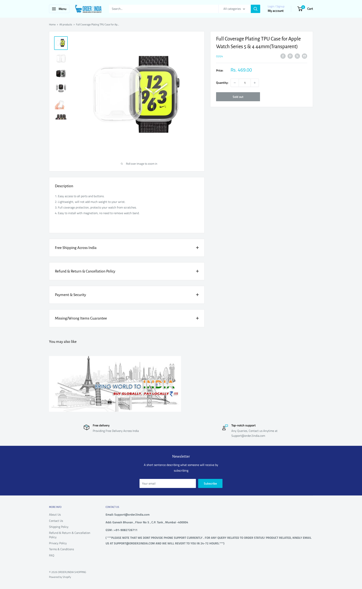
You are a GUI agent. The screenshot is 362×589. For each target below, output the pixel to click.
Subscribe (210, 483)
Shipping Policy (58, 526)
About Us (55, 514)
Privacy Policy (58, 543)
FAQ (51, 555)
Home (52, 24)
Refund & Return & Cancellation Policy (69, 534)
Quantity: (222, 82)
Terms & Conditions (61, 549)
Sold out (238, 96)
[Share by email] (304, 56)
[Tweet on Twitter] (297, 56)
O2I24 (219, 56)
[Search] (255, 9)
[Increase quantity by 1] (255, 83)
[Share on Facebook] (283, 56)
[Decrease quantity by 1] (235, 83)
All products (65, 24)
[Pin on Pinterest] (290, 56)
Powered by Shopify (60, 577)
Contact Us (56, 520)
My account (276, 10)
